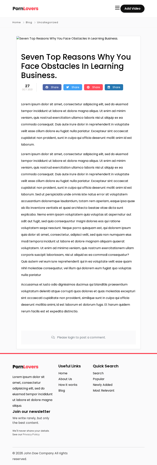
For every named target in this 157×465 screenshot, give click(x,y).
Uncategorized (47, 22)
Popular (99, 379)
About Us (65, 379)
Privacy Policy (31, 434)
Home (16, 22)
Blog (29, 22)
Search (98, 373)
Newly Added (102, 385)
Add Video (132, 8)
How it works (67, 385)
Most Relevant (103, 390)
